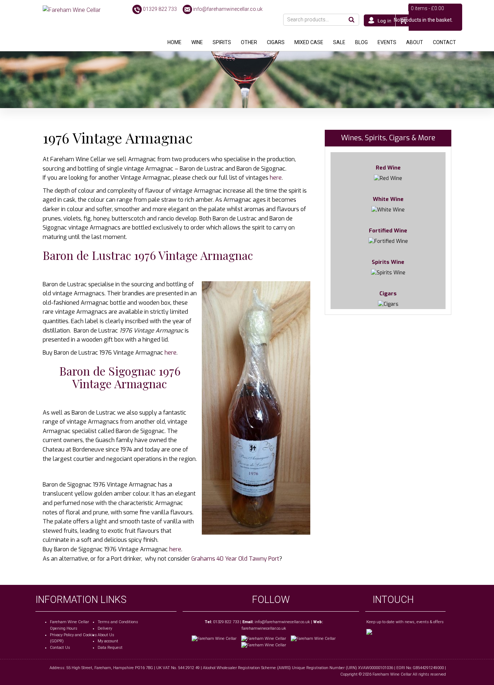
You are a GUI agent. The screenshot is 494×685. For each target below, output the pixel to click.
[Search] (351, 20)
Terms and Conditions (118, 622)
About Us (106, 635)
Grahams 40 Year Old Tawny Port (235, 558)
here (276, 177)
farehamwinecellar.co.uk (264, 628)
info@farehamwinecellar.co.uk (228, 9)
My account (108, 641)
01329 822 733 (160, 9)
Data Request (110, 647)
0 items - (427, 8)
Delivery (105, 628)
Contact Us (60, 647)
